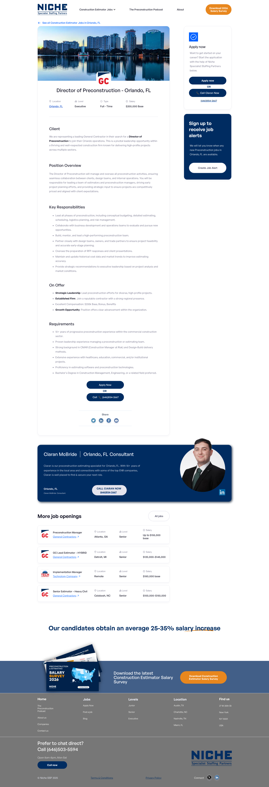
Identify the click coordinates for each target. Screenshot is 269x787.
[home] (52, 9)
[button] (97, 9)
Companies (43, 724)
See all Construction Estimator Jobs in (62, 22)
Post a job (87, 712)
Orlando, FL (93, 22)
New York (224, 712)
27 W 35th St (225, 705)
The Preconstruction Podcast (146, 9)
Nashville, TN (180, 718)
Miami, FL (178, 725)
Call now (52, 765)
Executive (133, 718)
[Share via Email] (116, 420)
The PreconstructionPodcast (45, 708)
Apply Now (88, 705)
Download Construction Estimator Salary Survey (203, 677)
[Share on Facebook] (108, 420)
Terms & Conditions (102, 777)
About (180, 9)
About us (42, 717)
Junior (131, 705)
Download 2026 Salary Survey (218, 9)
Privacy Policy (153, 777)
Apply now (207, 80)
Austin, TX (179, 705)
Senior (131, 712)
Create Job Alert (207, 167)
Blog (85, 718)
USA (221, 725)
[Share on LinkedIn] (101, 420)
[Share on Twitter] (93, 420)
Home (42, 699)
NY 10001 (223, 718)
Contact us (43, 730)
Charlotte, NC (180, 712)
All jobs (159, 516)
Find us (224, 699)
